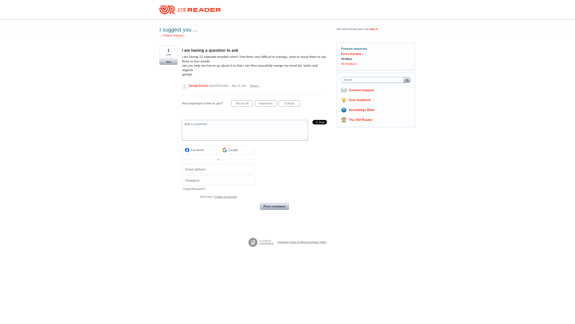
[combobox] (373, 79)
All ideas (346, 59)
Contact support (361, 90)
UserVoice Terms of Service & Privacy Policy (302, 242)
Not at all (244, 103)
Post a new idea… (352, 54)
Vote (168, 62)
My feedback (349, 63)
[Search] (407, 80)
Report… (255, 85)
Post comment (274, 206)
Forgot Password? (194, 189)
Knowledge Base (362, 110)
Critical (292, 103)
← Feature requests (171, 35)
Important (267, 103)
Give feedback (360, 100)
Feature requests (354, 48)
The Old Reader (361, 120)
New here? (218, 196)
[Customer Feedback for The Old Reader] (190, 10)
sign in (374, 29)
